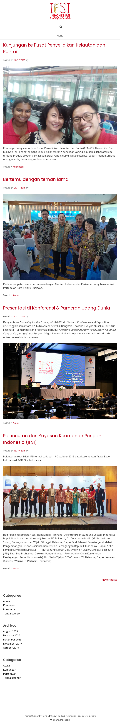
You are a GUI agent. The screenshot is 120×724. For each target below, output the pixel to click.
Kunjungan (18, 166)
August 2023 (10, 631)
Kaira (44, 715)
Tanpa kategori (12, 613)
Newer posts (109, 579)
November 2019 (12, 643)
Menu (60, 35)
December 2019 (12, 639)
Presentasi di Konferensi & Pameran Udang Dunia (56, 308)
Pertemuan (9, 609)
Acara (16, 295)
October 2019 (11, 647)
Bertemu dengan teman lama (35, 179)
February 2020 (11, 635)
